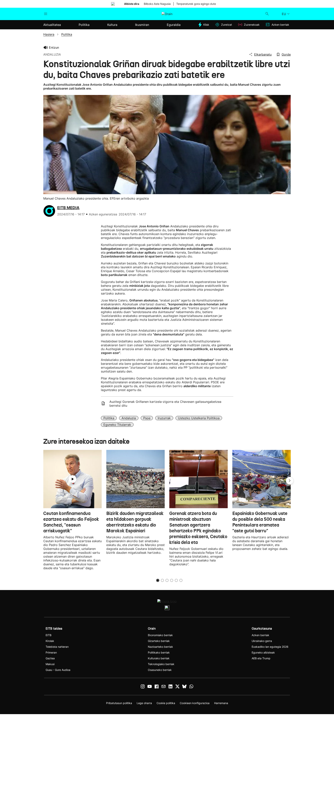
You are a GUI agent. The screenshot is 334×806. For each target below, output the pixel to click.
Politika (108, 418)
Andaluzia (129, 418)
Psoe (146, 418)
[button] (290, 480)
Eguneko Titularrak (117, 425)
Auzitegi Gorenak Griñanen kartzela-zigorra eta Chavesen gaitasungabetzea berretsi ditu (165, 403)
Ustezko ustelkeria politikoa (199, 418)
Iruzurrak (164, 418)
